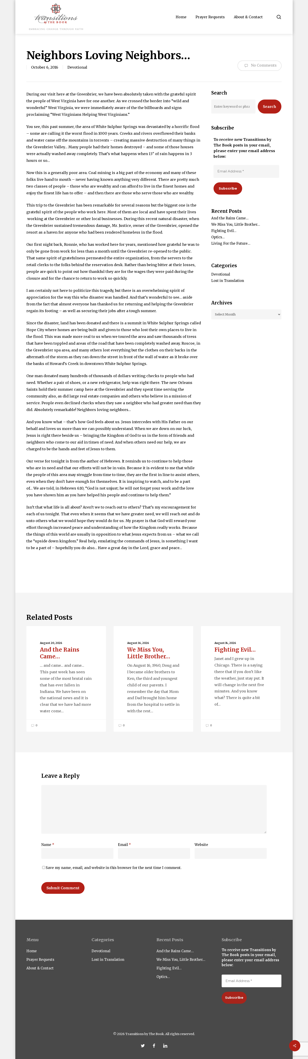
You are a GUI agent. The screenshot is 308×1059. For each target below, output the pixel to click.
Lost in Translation (227, 281)
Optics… (218, 237)
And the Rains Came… (229, 218)
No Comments (263, 65)
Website (201, 845)
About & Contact (40, 968)
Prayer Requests (40, 959)
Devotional (77, 67)
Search (269, 106)
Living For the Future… (230, 243)
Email (124, 845)
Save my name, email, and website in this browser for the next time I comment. (114, 868)
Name (47, 845)
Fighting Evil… (223, 231)
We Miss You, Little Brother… (235, 224)
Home (31, 951)
